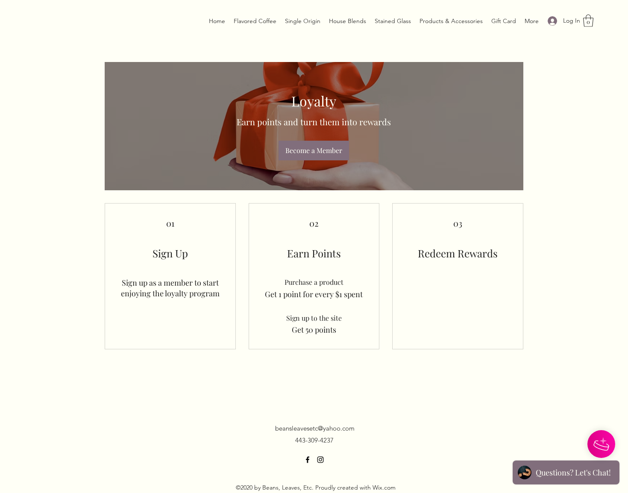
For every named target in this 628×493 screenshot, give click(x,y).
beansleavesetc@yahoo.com (315, 428)
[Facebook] (307, 459)
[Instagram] (320, 459)
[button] (588, 21)
